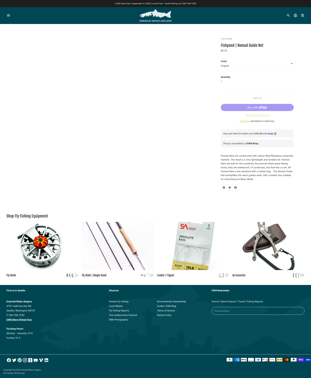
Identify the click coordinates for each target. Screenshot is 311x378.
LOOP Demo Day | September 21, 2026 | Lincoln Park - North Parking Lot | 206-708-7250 (155, 3)
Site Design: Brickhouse (14, 373)
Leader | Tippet (165, 275)
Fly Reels (11, 275)
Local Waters (116, 306)
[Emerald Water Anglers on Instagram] (25, 360)
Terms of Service (166, 310)
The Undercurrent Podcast (123, 315)
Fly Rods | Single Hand (94, 275)
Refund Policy (164, 315)
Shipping (244, 121)
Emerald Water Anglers (31, 370)
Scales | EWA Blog (166, 306)
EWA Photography (118, 319)
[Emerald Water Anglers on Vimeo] (41, 360)
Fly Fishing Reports (119, 310)
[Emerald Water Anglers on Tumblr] (30, 360)
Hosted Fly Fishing (118, 301)
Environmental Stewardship (171, 301)
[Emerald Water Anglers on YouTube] (35, 360)
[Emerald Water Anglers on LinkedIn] (46, 360)
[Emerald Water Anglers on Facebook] (8, 360)
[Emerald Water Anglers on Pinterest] (19, 360)
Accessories (238, 275)
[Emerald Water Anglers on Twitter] (14, 360)
